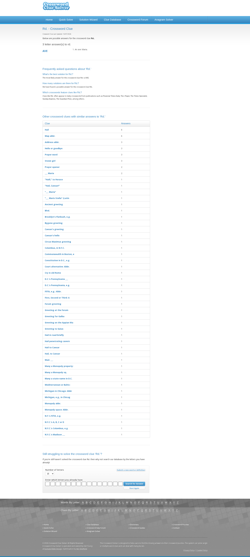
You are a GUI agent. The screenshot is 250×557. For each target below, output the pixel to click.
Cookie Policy (201, 550)
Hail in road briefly (54, 335)
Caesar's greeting (54, 229)
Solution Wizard (88, 19)
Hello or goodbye (53, 148)
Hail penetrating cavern (57, 341)
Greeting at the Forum (56, 310)
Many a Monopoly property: (59, 366)
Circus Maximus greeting (58, 241)
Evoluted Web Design (53, 549)
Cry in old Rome (53, 272)
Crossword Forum (137, 19)
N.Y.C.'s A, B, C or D (54, 422)
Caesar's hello (52, 235)
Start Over (134, 488)
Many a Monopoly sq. (56, 372)
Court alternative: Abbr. (57, 266)
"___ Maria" (50, 192)
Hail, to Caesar (52, 353)
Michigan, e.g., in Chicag (57, 397)
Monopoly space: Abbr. (56, 409)
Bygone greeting (53, 223)
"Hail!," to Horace (54, 179)
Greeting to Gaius (54, 328)
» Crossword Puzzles (180, 524)
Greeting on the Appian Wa (59, 322)
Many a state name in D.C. (58, 378)
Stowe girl (50, 160)
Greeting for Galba (54, 316)
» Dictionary (134, 524)
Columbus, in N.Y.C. (55, 248)
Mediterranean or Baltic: (57, 384)
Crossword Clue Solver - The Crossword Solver (56, 7)
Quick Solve (66, 19)
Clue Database (112, 19)
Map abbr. (50, 136)
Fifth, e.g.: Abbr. (53, 291)
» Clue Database (92, 524)
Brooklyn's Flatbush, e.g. (57, 216)
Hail (47, 129)
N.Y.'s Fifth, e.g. (53, 415)
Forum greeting (53, 304)
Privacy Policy (189, 550)
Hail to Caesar (52, 347)
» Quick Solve (48, 528)
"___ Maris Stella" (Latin (57, 198)
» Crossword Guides (137, 528)
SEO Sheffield (81, 549)
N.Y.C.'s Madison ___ (55, 434)
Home (49, 19)
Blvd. (47, 210)
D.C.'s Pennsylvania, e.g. (57, 285)
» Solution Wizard (50, 531)
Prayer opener (52, 167)
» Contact (176, 528)
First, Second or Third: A (57, 297)
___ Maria (49, 173)
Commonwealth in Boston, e (59, 254)
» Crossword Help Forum (96, 528)
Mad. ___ (49, 360)
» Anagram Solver (93, 531)
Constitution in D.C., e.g (57, 260)
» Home (46, 524)
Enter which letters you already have (63, 480)
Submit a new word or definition (131, 471)
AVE (45, 51)
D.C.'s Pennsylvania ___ (56, 279)
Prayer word (51, 154)
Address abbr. (52, 142)
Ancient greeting (54, 204)
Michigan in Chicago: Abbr (58, 391)
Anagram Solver (164, 19)
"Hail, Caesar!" (52, 185)
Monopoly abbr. (53, 403)
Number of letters (54, 470)
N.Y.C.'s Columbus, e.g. (56, 428)
